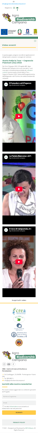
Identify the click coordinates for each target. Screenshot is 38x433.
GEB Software (29, 428)
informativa (14, 406)
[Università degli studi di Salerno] (19, 343)
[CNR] (19, 327)
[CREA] (19, 311)
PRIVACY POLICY (19, 422)
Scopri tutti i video (19, 300)
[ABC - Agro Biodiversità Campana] (19, 18)
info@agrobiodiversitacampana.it (13, 4)
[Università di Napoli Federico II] (19, 335)
